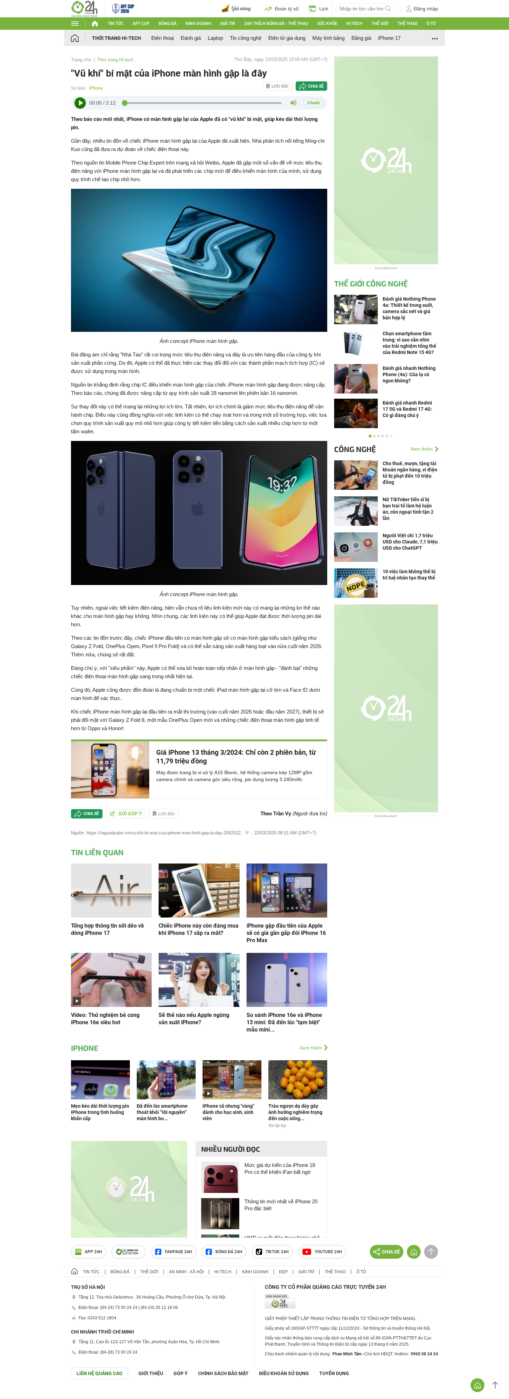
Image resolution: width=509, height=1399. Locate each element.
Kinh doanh (198, 23)
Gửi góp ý (130, 813)
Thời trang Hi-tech (116, 38)
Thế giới (380, 23)
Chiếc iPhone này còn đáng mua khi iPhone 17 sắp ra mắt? (199, 929)
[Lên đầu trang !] (495, 1385)
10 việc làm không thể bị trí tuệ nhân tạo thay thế (409, 575)
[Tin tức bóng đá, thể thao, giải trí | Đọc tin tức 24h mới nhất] (84, 8)
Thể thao (408, 23)
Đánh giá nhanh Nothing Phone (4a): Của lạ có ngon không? (409, 374)
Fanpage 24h (178, 1251)
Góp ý (180, 1373)
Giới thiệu (151, 1373)
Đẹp (283, 1271)
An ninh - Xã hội (186, 1271)
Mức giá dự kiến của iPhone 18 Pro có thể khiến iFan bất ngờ (279, 1168)
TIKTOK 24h (277, 1251)
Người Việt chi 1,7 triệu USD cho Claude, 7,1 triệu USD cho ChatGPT (410, 542)
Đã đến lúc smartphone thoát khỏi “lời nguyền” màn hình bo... (162, 1112)
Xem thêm (311, 1048)
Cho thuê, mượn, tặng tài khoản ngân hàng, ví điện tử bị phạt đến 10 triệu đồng (410, 473)
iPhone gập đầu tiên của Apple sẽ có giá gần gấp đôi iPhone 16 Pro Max (286, 933)
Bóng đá (168, 23)
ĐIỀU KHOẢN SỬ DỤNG (284, 1373)
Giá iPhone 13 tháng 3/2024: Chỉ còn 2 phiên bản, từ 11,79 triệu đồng (236, 756)
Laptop (215, 38)
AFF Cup (141, 23)
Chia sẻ (316, 86)
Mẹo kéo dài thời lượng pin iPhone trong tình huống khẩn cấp (100, 1112)
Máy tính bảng (328, 38)
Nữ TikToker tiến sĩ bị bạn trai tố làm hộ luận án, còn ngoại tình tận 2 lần (408, 509)
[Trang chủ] (81, 38)
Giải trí (227, 23)
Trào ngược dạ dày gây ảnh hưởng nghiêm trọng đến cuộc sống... (295, 1112)
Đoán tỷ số (286, 8)
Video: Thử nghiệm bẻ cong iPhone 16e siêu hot (105, 1019)
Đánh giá (191, 38)
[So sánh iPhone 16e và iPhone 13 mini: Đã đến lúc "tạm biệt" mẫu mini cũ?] (287, 979)
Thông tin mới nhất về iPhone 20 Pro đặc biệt (281, 1204)
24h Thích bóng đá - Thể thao (276, 23)
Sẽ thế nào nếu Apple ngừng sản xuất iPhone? (194, 1019)
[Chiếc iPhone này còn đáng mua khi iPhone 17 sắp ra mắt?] (199, 890)
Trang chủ (81, 59)
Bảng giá (361, 38)
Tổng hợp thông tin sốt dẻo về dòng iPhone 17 (107, 929)
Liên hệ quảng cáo (100, 1373)
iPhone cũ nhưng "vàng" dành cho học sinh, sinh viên (228, 1112)
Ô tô (431, 23)
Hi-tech (354, 23)
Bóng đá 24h (228, 1251)
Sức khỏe (327, 23)
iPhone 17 (389, 38)
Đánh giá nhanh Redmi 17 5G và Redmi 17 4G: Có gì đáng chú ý (407, 409)
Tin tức (115, 23)
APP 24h (93, 1251)
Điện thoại (162, 38)
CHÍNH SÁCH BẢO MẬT (223, 1373)
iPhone (96, 88)
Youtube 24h (328, 1251)
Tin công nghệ (245, 38)
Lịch (323, 8)
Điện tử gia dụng (286, 38)
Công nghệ (355, 448)
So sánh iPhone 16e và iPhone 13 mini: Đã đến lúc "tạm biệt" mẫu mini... (284, 1022)
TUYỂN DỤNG (334, 1373)
